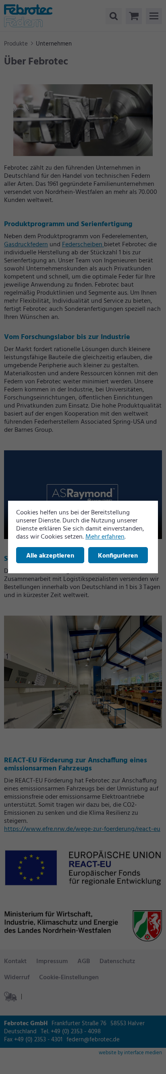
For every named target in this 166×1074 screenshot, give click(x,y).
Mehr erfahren (104, 537)
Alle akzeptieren (50, 556)
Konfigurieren (118, 556)
